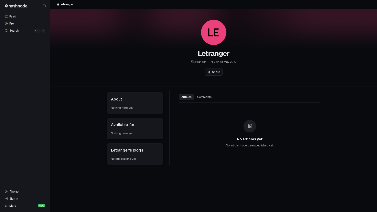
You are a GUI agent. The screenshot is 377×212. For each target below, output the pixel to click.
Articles (186, 97)
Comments (204, 97)
